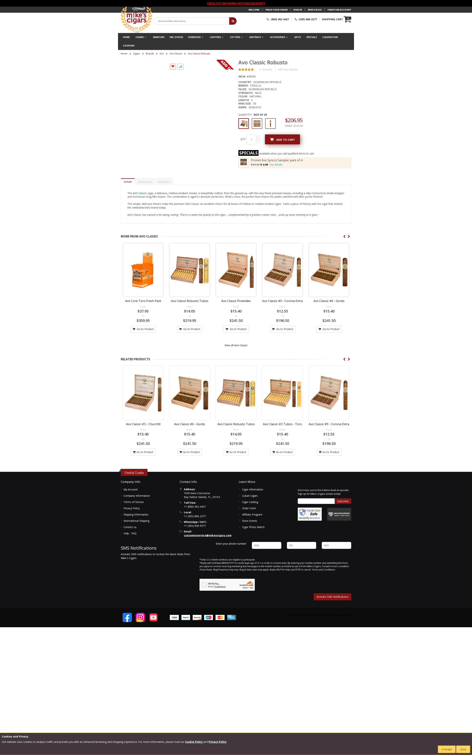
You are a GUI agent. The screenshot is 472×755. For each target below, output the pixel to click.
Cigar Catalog (250, 502)
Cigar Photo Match (253, 527)
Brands (150, 53)
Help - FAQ (130, 533)
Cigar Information (252, 489)
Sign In (297, 9)
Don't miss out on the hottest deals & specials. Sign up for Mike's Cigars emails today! (323, 491)
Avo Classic (176, 53)
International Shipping (136, 521)
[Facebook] (127, 617)
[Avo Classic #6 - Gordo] (329, 270)
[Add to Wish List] (173, 168)
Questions (164, 181)
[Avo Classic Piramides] (236, 270)
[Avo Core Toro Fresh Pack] (143, 270)
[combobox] (192, 21)
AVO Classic (140, 193)
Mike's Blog (315, 9)
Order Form (249, 508)
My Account (131, 489)
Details (128, 181)
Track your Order (276, 9)
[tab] (128, 181)
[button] (128, 63)
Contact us (130, 527)
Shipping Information (136, 514)
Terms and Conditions (323, 569)
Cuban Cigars (250, 495)
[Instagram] (140, 617)
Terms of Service (134, 502)
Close (463, 749)
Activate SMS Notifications (332, 596)
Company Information (137, 495)
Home (124, 53)
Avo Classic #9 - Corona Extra (282, 301)
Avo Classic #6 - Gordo (328, 301)
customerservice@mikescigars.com (208, 535)
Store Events (249, 521)
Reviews (144, 181)
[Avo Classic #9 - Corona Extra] (282, 270)
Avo (162, 53)
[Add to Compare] (180, 168)
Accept (448, 749)
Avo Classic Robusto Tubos (189, 301)
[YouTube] (153, 617)
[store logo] (136, 19)
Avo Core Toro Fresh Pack (143, 301)
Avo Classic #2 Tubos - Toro (236, 424)
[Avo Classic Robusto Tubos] (189, 270)
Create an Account (339, 9)
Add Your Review (288, 69)
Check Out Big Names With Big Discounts (236, 3)
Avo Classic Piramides (236, 301)
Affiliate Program (252, 514)
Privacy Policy (132, 508)
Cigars (136, 53)
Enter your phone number (231, 543)
